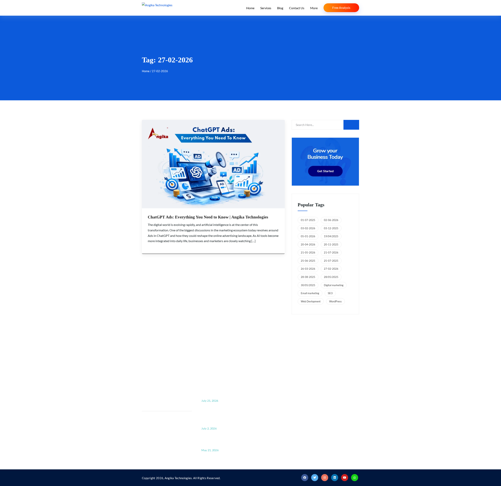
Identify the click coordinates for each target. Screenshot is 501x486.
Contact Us (296, 8)
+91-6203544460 (165, 430)
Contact (264, 393)
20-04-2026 (308, 244)
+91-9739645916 (165, 424)
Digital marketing (333, 285)
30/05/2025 (308, 285)
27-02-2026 (331, 268)
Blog (280, 8)
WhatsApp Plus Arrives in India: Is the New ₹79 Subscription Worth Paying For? (222, 417)
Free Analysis (341, 7)
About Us (265, 383)
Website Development (330, 402)
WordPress (335, 301)
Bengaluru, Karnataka (283, 344)
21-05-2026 (308, 252)
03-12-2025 (331, 228)
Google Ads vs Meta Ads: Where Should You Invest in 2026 (222, 441)
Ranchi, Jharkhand (343, 344)
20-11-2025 (331, 244)
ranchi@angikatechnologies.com (171, 437)
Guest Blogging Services (331, 412)
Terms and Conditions (273, 432)
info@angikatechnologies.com (170, 403)
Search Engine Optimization (333, 393)
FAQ (261, 412)
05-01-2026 (308, 236)
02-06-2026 (331, 220)
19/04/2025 (331, 236)
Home (250, 8)
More (314, 8)
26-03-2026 (308, 268)
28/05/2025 (331, 276)
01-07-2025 (308, 220)
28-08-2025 (308, 276)
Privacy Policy (268, 422)
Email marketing (310, 293)
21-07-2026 (331, 252)
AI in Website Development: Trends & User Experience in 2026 (219, 389)
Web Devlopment (311, 301)
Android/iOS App (326, 422)
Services (265, 8)
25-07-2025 (331, 260)
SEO (330, 293)
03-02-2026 (308, 228)
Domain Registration (328, 383)
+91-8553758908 (165, 396)
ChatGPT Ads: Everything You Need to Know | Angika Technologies (208, 217)
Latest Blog (266, 402)
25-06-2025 (308, 260)
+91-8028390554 (165, 390)
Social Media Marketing (330, 432)
